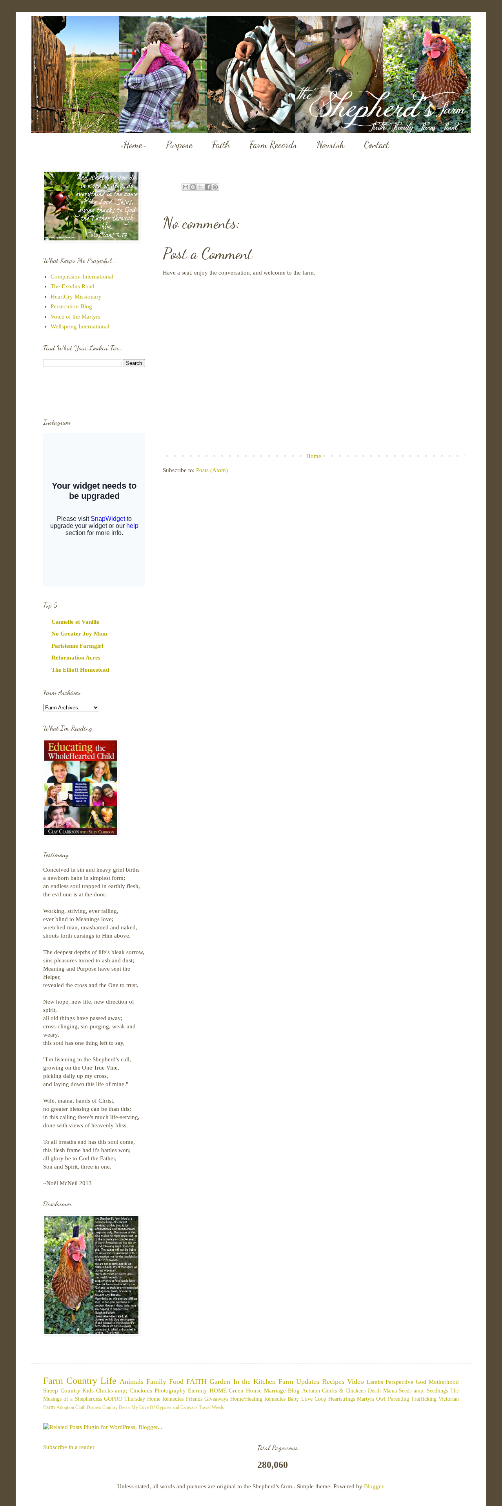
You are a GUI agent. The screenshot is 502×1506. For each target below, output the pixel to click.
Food (176, 1381)
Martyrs (365, 1399)
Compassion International (82, 276)
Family (156, 1381)
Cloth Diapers (88, 1407)
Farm (53, 1381)
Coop (320, 1399)
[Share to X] (200, 187)
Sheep (50, 1390)
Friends (194, 1399)
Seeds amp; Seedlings (423, 1391)
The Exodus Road (73, 286)
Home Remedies (165, 1399)
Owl (381, 1399)
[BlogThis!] (193, 187)
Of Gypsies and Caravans (174, 1407)
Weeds (218, 1407)
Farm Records (273, 144)
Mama (390, 1391)
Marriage (275, 1390)
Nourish (330, 144)
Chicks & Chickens (344, 1391)
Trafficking (424, 1399)
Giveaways (216, 1399)
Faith (221, 144)
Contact (376, 144)
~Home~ (133, 144)
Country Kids (77, 1390)
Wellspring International (80, 326)
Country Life (91, 1381)
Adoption (65, 1407)
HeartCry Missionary (76, 296)
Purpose (179, 144)
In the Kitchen (254, 1381)
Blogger (373, 1486)
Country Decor (116, 1407)
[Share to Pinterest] (215, 187)
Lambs (375, 1382)
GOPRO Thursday (124, 1399)
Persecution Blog (71, 306)
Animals (132, 1381)
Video (355, 1381)
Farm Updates (298, 1381)
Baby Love (299, 1399)
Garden (219, 1381)
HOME (218, 1390)
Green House (245, 1390)
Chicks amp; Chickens (124, 1390)
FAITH (196, 1381)
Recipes (333, 1381)
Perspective (399, 1382)
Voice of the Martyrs (75, 316)
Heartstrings (341, 1399)
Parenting (398, 1399)
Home (313, 456)
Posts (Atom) (212, 470)
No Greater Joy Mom (79, 633)
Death (374, 1391)
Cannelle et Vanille (75, 622)
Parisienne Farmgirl (77, 646)
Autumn (311, 1391)
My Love (140, 1407)
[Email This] (185, 187)
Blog (294, 1390)
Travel (205, 1407)
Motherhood (444, 1382)
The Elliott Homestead (80, 670)
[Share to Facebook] (208, 187)
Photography (170, 1390)
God (421, 1382)
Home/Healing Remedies (258, 1399)
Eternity (197, 1390)
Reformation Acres (75, 657)
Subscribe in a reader (69, 1447)
